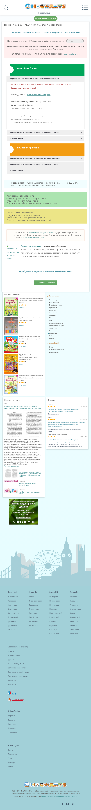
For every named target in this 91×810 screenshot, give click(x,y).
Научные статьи (54, 331)
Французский (75, 609)
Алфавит (11, 716)
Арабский (12, 601)
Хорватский (75, 617)
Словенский (54, 634)
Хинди (72, 613)
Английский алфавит (55, 313)
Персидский (54, 605)
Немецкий (53, 597)
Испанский (33, 605)
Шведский (74, 626)
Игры (10, 758)
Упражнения (53, 328)
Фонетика (52, 315)
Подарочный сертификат (31, 246)
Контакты (12, 684)
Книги (51, 347)
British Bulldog (18, 700)
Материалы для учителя (56, 349)
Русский (52, 622)
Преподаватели (54, 308)
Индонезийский (35, 601)
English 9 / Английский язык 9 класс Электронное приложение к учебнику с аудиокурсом (63, 441)
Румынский (54, 617)
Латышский (33, 622)
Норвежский (54, 601)
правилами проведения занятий (42, 233)
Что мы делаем (14, 656)
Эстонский (74, 630)
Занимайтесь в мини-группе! (38, 95)
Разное (51, 338)
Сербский (53, 626)
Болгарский (12, 605)
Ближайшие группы (55, 305)
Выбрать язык (44, 13)
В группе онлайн (16, 138)
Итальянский (34, 609)
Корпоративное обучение (18, 672)
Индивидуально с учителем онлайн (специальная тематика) (35, 132)
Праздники (52, 310)
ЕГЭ (50, 318)
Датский (11, 630)
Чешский (74, 622)
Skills (50, 336)
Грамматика (53, 333)
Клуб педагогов (54, 302)
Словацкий (54, 630)
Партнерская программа (18, 676)
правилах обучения (71, 54)
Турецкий (74, 601)
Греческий (12, 622)
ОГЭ (50, 320)
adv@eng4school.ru (48, 796)
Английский (13, 597)
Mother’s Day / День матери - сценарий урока (28, 484)
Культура (11, 762)
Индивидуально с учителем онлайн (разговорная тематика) (34, 79)
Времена (11, 720)
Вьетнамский (13, 613)
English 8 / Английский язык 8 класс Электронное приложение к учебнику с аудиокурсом (63, 410)
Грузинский (12, 626)
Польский (53, 609)
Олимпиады (13, 732)
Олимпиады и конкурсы (56, 326)
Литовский (33, 626)
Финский (74, 605)
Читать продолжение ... (11, 466)
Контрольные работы (56, 323)
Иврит (31, 597)
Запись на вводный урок (45, 18)
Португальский (55, 613)
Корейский (33, 617)
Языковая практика (55, 300)
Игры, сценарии (54, 352)
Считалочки (12, 754)
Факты (10, 767)
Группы (11, 660)
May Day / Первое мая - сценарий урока (29, 492)
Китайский (33, 613)
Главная (11, 652)
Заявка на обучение (47, 282)
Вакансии (12, 680)
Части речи (12, 724)
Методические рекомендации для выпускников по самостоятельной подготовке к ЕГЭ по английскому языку (30, 474)
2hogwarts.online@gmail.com (66, 796)
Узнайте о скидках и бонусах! (33, 238)
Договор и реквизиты (17, 668)
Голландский (13, 617)
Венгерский (12, 609)
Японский (74, 634)
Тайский (73, 597)
